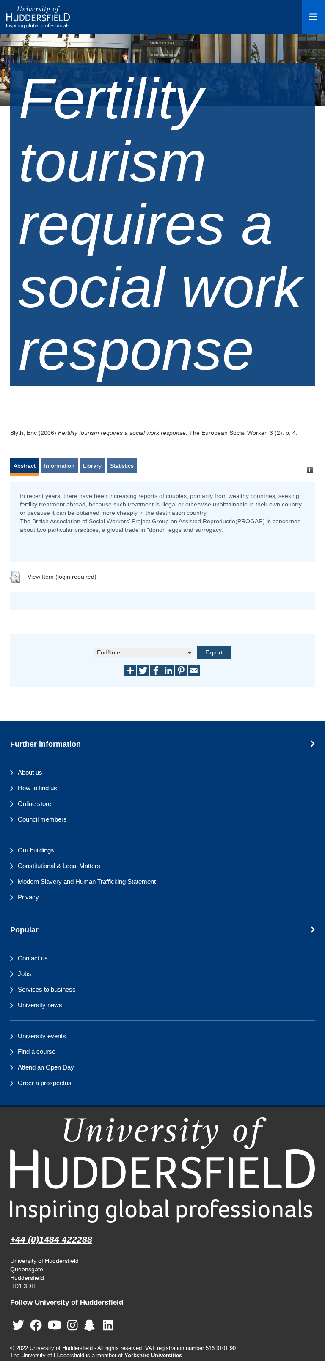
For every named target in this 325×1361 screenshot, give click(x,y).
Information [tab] (59, 465)
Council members (42, 819)
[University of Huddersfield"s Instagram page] (72, 1325)
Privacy (28, 897)
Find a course (36, 1051)
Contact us (33, 958)
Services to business (47, 989)
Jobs (24, 973)
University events (42, 1035)
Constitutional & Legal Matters (59, 865)
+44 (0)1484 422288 (51, 1239)
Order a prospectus (45, 1082)
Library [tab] (92, 465)
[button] (15, 577)
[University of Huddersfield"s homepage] (162, 1170)
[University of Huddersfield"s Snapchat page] (91, 1325)
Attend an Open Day (46, 1067)
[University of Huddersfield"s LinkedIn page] (108, 1325)
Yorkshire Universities (153, 1355)
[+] (309, 470)
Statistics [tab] (122, 465)
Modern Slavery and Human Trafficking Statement (87, 881)
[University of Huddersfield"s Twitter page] (18, 1325)
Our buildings (36, 850)
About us (30, 772)
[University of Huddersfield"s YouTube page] (54, 1325)
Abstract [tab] (25, 465)
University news (40, 1005)
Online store (34, 803)
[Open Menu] (313, 17)
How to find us (37, 788)
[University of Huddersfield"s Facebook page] (36, 1325)
